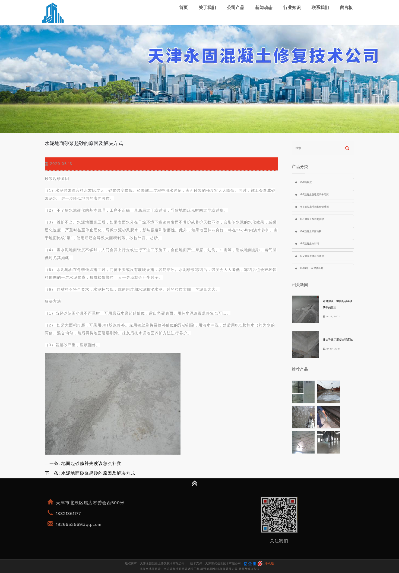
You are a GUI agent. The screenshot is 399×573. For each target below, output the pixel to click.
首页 (183, 7)
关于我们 (207, 7)
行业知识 (292, 7)
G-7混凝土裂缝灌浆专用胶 (314, 194)
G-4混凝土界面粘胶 (310, 231)
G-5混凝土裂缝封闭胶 (312, 219)
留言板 (346, 7)
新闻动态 (264, 7)
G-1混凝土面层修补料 (311, 268)
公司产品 (235, 7)
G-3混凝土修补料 (309, 243)
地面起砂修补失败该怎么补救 (91, 463)
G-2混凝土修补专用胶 (312, 256)
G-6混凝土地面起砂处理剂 (314, 207)
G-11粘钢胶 (306, 182)
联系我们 (320, 7)
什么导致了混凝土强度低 (338, 339)
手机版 (269, 563)
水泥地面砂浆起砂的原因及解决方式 (98, 473)
